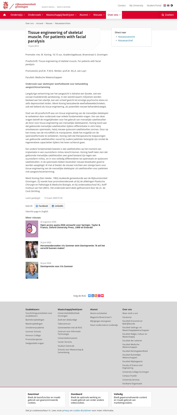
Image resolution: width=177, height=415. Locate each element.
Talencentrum (64, 323)
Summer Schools (33, 331)
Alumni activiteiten (98, 313)
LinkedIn (59, 206)
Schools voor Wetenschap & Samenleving (70, 351)
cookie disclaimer (82, 410)
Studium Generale (66, 346)
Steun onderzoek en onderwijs (104, 325)
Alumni (94, 309)
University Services (131, 379)
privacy (65, 410)
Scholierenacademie (35, 327)
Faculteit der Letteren (132, 340)
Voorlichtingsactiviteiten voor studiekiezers (39, 314)
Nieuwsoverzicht (126, 36)
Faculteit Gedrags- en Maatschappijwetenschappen (135, 329)
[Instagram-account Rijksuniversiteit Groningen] (99, 295)
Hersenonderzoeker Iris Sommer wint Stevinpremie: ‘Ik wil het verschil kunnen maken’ (72, 246)
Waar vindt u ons (130, 313)
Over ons (30, 23)
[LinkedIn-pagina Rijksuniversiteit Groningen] (92, 295)
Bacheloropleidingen (35, 319)
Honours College (33, 335)
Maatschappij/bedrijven (70, 309)
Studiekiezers (32, 309)
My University (136, 5)
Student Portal (154, 5)
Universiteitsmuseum (67, 338)
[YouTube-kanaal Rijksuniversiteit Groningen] (102, 295)
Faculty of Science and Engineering (132, 366)
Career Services (65, 342)
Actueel (39, 23)
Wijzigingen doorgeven (100, 321)
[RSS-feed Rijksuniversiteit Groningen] (96, 295)
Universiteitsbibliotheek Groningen (68, 314)
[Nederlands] (165, 5)
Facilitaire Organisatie (132, 383)
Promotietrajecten (34, 339)
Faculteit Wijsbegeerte (132, 361)
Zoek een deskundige (67, 319)
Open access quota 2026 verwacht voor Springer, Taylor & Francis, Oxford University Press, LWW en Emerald (70, 226)
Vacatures (127, 317)
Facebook (43, 206)
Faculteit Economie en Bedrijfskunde (132, 322)
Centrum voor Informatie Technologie (69, 333)
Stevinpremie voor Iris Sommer (56, 266)
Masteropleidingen (34, 323)
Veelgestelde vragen (35, 343)
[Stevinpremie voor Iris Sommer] (32, 270)
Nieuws (49, 23)
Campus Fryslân (129, 375)
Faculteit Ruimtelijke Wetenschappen (131, 356)
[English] (168, 5)
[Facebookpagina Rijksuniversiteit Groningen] (89, 295)
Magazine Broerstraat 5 (100, 317)
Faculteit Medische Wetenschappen (130, 346)
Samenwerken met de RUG (70, 327)
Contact (122, 5)
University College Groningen (135, 372)
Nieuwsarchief (125, 40)
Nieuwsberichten (62, 23)
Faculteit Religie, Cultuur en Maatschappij (134, 335)
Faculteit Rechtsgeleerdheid (135, 351)
